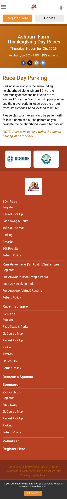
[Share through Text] (43, 62)
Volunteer (11, 441)
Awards (8, 241)
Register (8, 207)
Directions (51, 55)
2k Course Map (13, 411)
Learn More (36, 486)
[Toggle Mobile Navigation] (3, 6)
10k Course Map (14, 228)
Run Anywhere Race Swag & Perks (25, 277)
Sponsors (10, 385)
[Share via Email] (36, 62)
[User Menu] (61, 7)
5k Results (10, 361)
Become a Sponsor (18, 377)
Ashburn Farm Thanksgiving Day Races (33, 39)
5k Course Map (13, 333)
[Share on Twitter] (29, 62)
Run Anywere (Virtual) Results (22, 290)
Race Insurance (15, 306)
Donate (49, 18)
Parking (8, 235)
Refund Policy (12, 255)
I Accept (32, 493)
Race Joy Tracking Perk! (18, 284)
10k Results (11, 248)
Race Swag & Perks (16, 221)
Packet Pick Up (13, 214)
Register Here (17, 18)
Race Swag (10, 404)
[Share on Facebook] (23, 62)
